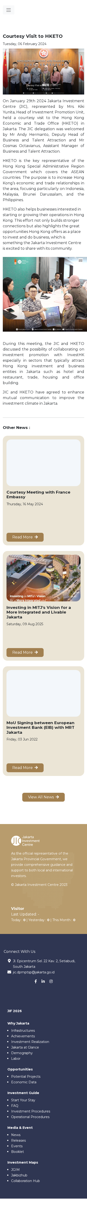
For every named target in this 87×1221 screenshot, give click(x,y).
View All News (42, 797)
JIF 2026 (14, 1011)
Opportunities (20, 1069)
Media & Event (20, 1128)
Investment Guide (23, 1093)
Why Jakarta (18, 1023)
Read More (23, 537)
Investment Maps (22, 1162)
